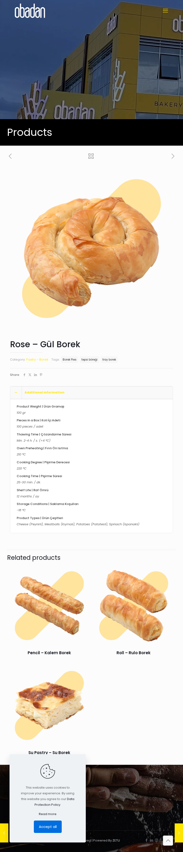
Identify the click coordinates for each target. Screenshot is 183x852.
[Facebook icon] (146, 840)
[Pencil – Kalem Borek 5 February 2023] (179, 832)
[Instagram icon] (156, 840)
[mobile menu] (165, 11)
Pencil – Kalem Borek (49, 653)
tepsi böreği (89, 360)
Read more (47, 814)
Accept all (48, 826)
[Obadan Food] (30, 10)
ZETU (116, 840)
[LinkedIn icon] (151, 840)
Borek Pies (69, 360)
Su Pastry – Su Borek (49, 752)
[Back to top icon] (168, 841)
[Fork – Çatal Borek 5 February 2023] (4, 832)
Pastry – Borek (37, 359)
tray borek (109, 360)
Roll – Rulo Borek (134, 653)
